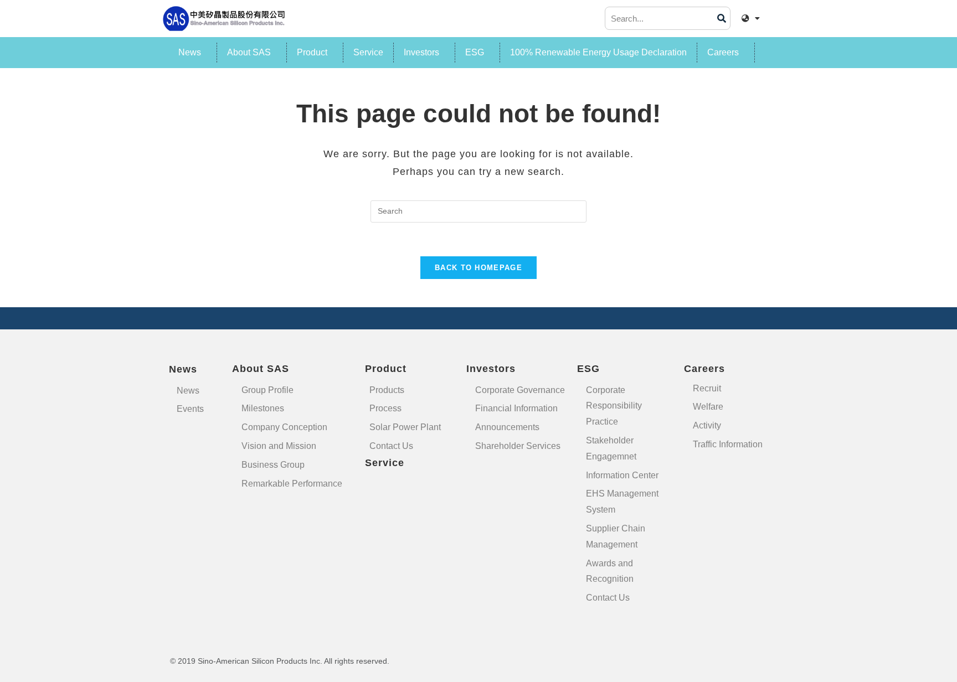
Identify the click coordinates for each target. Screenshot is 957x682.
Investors (421, 52)
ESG (474, 52)
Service (368, 52)
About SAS (249, 52)
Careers (723, 52)
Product (312, 52)
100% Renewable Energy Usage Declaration (598, 52)
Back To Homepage (478, 268)
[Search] (721, 18)
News (189, 52)
